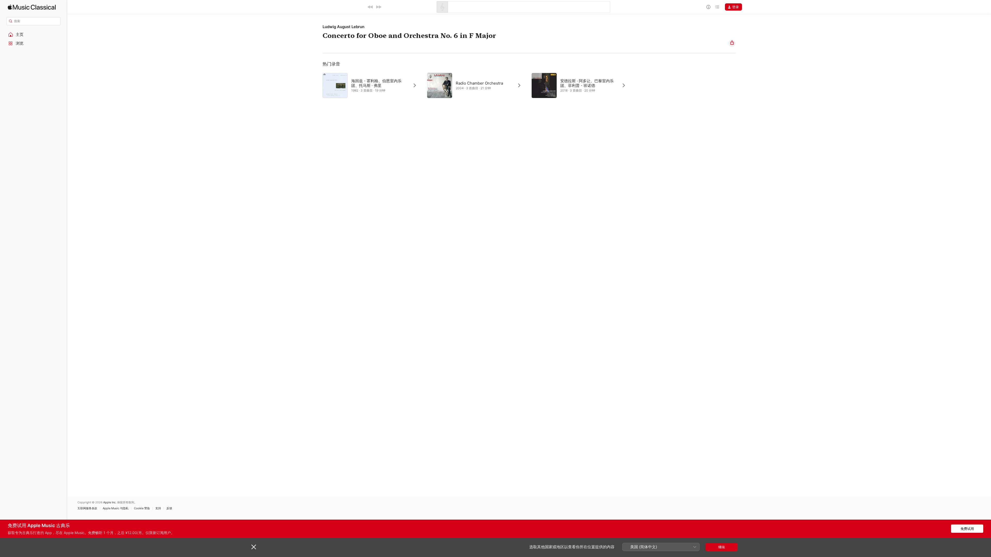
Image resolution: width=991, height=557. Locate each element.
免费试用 (967, 529)
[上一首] (370, 7)
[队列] (717, 7)
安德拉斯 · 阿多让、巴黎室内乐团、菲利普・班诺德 (587, 83)
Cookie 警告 (142, 508)
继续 (721, 547)
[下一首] (378, 7)
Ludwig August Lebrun (343, 26)
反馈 (169, 508)
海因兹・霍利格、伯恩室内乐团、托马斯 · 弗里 (376, 83)
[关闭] (253, 547)
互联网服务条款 (87, 508)
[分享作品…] (732, 43)
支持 (158, 508)
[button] (33, 34)
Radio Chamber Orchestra (479, 83)
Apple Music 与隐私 (116, 508)
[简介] (708, 7)
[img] (32, 7)
